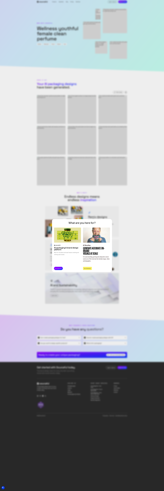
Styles (69, 390)
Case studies (117, 388)
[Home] (42, 2)
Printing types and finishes (74, 394)
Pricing (115, 386)
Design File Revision (95, 398)
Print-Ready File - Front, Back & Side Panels (96, 393)
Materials (70, 392)
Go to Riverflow (87, 268)
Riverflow (116, 390)
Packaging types (71, 386)
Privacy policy (105, 415)
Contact (116, 392)
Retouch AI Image (95, 396)
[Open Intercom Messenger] (3, 487)
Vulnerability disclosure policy (121, 415)
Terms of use (111, 415)
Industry (70, 388)
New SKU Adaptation (95, 400)
